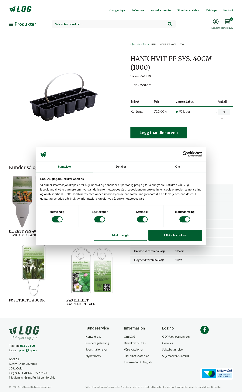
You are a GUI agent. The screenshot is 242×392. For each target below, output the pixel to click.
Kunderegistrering (97, 343)
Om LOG (129, 336)
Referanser (138, 10)
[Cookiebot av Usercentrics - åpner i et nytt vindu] (185, 154)
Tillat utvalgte (120, 235)
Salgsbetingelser (173, 349)
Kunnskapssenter (161, 10)
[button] (63, 77)
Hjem (133, 44)
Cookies (167, 343)
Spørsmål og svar (96, 349)
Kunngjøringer (117, 10)
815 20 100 (27, 345)
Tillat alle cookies (175, 235)
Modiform (143, 44)
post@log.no (28, 350)
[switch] (99, 219)
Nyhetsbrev (93, 356)
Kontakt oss (93, 336)
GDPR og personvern (176, 336)
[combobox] (114, 24)
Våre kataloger (133, 349)
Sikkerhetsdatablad (188, 10)
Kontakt (228, 10)
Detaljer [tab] (121, 166)
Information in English (138, 362)
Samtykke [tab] (64, 166)
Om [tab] (177, 166)
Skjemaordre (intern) (175, 356)
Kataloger (212, 10)
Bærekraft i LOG (135, 343)
